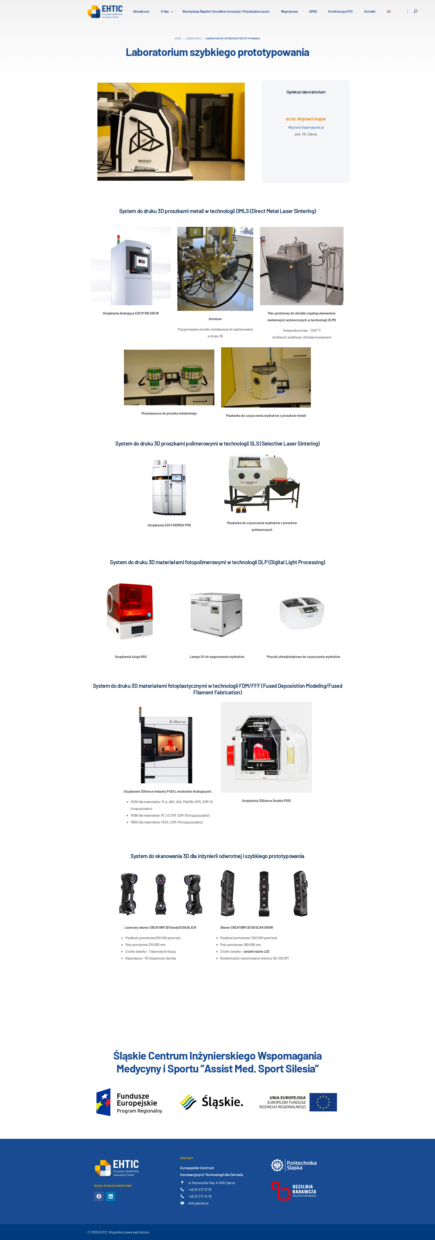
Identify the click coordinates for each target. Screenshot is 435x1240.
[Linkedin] (110, 1196)
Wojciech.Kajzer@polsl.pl (306, 127)
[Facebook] (99, 1196)
